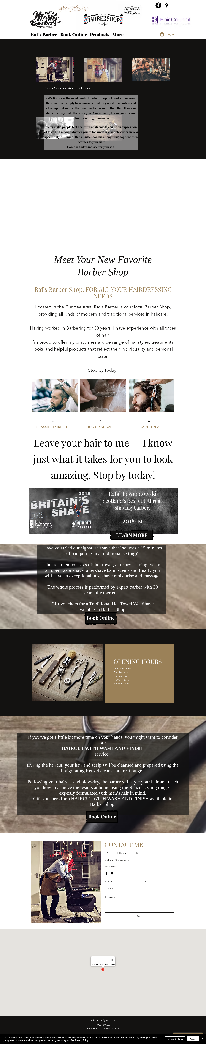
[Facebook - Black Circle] (158, 5)
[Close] (202, 1039)
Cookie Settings (175, 1038)
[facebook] (106, 874)
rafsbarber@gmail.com (117, 859)
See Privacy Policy (79, 1040)
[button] (100, 34)
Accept (193, 1038)
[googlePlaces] (167, 5)
